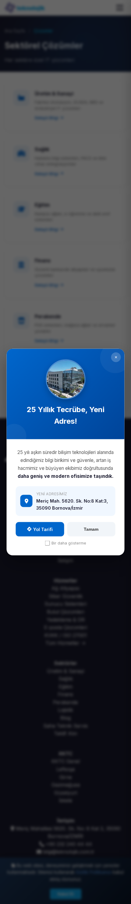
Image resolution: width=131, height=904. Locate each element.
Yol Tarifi (43, 529)
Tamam (91, 529)
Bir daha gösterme (68, 543)
